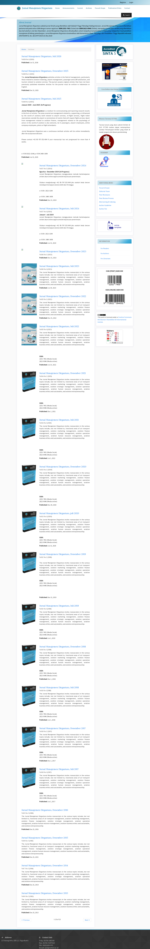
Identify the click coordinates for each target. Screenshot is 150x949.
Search (127, 15)
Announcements (68, 8)
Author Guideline (105, 205)
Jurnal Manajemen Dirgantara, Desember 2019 (62, 554)
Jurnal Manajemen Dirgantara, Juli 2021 (59, 419)
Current (80, 8)
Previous (26, 920)
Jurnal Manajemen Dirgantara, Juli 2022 (59, 326)
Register (123, 2)
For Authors (105, 253)
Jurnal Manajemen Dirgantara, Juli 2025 (41, 98)
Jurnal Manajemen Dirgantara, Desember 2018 (62, 646)
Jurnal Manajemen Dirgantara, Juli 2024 (59, 208)
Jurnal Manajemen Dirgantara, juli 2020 (59, 513)
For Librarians (105, 258)
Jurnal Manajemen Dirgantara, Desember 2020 (62, 466)
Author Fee (103, 209)
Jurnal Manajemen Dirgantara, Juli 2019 (59, 605)
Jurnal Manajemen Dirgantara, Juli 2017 (59, 769)
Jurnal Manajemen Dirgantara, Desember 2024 (62, 165)
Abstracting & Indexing (107, 202)
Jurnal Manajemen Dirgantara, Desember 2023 (62, 251)
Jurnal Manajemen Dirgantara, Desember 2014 (45, 865)
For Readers (105, 248)
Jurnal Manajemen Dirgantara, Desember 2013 (45, 893)
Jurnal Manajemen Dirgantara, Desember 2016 (45, 810)
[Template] (114, 226)
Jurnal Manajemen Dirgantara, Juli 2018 (59, 687)
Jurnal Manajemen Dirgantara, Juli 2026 (41, 56)
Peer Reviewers (104, 195)
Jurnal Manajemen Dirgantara (37, 8)
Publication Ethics (114, 8)
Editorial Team (104, 191)
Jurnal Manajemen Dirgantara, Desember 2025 (45, 71)
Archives (89, 8)
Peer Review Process (106, 198)
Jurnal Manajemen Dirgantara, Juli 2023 (59, 266)
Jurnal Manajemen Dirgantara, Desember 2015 (45, 837)
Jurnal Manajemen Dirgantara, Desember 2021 (62, 373)
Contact (127, 8)
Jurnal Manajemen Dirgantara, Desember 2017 (62, 728)
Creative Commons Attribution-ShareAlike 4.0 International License (115, 319)
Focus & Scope (100, 8)
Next (87, 920)
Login (131, 2)
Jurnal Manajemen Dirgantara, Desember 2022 (62, 296)
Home (57, 8)
